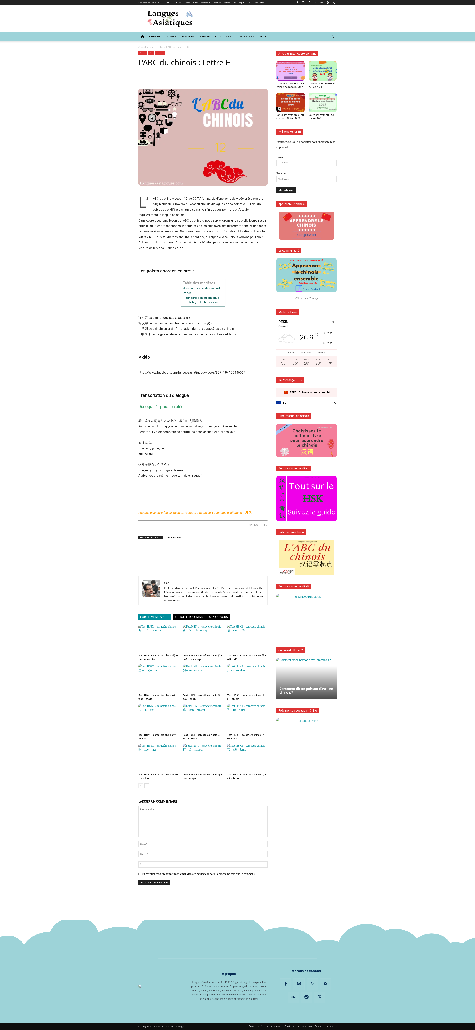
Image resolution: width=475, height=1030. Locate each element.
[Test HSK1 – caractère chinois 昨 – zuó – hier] (158, 758)
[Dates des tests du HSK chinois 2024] (323, 102)
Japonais (217, 2)
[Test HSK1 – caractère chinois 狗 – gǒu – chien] (203, 678)
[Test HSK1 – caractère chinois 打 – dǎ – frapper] (203, 758)
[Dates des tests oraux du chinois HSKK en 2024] (290, 102)
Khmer (227, 2)
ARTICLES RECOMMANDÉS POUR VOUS (201, 617)
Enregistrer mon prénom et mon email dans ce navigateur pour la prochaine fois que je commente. (199, 873)
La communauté (288, 250)
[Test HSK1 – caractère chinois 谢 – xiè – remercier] (158, 638)
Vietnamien (259, 2)
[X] (334, 2)
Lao (234, 2)
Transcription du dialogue (201, 297)
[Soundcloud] (321, 2)
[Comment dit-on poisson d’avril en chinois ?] (306, 676)
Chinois (178, 2)
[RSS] (315, 2)
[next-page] (146, 785)
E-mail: (280, 157)
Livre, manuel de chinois (293, 416)
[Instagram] (303, 2)
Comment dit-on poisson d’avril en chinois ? (306, 691)
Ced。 (168, 583)
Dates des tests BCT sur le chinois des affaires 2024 (290, 85)
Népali (241, 2)
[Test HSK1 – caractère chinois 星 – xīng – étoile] (158, 678)
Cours (152, 46)
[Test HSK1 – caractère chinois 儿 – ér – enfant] (247, 678)
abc (161, 46)
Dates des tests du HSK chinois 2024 (321, 116)
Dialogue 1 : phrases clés (203, 302)
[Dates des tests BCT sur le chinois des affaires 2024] (290, 71)
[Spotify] (327, 2)
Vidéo (187, 293)
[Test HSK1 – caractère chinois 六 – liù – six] (158, 718)
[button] (332, 37)
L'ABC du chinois (173, 537)
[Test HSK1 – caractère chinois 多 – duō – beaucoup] (203, 638)
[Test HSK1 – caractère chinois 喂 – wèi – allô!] (247, 638)
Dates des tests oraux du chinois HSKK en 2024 (290, 116)
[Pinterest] (309, 2)
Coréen (187, 2)
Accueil (142, 46)
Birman (168, 2)
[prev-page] (140, 785)
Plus (262, 36)
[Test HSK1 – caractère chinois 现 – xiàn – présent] (203, 718)
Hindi (195, 2)
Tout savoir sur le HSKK (293, 586)
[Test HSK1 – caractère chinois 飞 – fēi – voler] (247, 718)
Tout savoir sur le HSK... (293, 468)
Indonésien (205, 2)
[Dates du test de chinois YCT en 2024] (323, 71)
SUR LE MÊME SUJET (154, 617)
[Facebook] (297, 2)
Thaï (249, 2)
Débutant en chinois (291, 532)
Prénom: (281, 173)
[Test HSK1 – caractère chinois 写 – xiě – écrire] (247, 758)
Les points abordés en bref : (203, 288)
